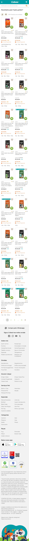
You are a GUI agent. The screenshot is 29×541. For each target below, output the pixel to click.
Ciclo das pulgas (18, 404)
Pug (2, 431)
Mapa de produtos (6, 519)
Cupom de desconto (19, 402)
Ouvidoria (16, 370)
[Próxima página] (25, 319)
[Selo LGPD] (21, 468)
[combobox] (14, 5)
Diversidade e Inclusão (20, 346)
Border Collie (17, 433)
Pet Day (3, 408)
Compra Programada (6, 379)
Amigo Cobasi (4, 377)
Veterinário (17, 388)
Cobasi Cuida (4, 381)
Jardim (3, 422)
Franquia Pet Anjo (5, 393)
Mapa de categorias (14, 517)
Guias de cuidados (6, 410)
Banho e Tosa (4, 388)
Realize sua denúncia (6, 354)
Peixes (16, 422)
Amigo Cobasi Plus (19, 377)
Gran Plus (16, 406)
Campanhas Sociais (6, 348)
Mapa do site (4, 517)
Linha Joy (16, 400)
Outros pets (4, 424)
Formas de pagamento (7, 367)
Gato (15, 418)
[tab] (2, 14)
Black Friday (4, 404)
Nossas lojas (17, 343)
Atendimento (4, 363)
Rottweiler (17, 431)
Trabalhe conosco (5, 350)
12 (21, 320)
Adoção (16, 390)
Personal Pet (4, 390)
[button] (1, 2)
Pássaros (3, 420)
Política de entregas (6, 365)
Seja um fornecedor (19, 350)
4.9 (27, 30)
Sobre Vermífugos (6, 406)
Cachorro (3, 418)
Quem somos (4, 343)
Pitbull (2, 433)
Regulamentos (18, 363)
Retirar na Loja (18, 381)
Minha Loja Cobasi (19, 408)
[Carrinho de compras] (26, 2)
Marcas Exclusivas (5, 400)
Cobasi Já (16, 379)
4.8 (13, 30)
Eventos (3, 346)
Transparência (18, 352)
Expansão (3, 352)
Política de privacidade (20, 365)
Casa (15, 420)
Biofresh (3, 402)
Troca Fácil (4, 370)
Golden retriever (5, 436)
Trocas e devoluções (19, 367)
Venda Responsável (19, 348)
